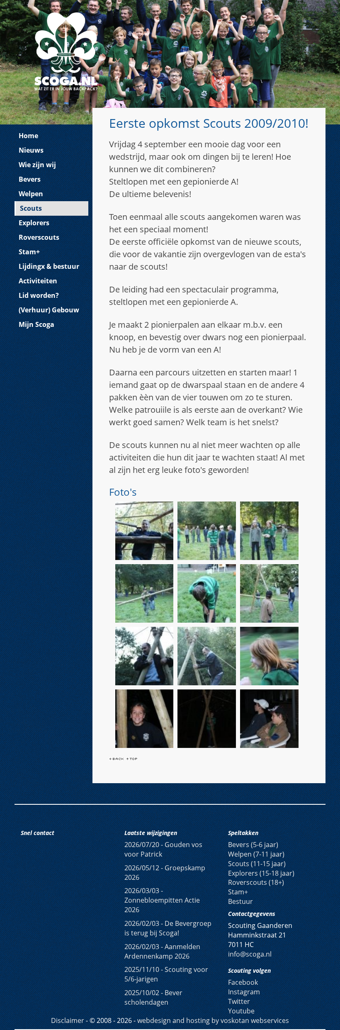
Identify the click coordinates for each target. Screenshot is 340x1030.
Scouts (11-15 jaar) (257, 863)
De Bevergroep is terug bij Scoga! (167, 928)
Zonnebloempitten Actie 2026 (162, 900)
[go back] (116, 758)
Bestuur (240, 901)
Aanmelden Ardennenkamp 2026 (162, 951)
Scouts (31, 208)
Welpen (31, 193)
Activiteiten (38, 280)
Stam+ (29, 251)
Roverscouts (39, 237)
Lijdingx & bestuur (49, 266)
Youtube (241, 1010)
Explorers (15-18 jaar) (261, 873)
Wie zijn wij (37, 164)
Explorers (34, 222)
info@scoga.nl (250, 954)
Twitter (239, 1001)
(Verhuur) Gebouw (49, 309)
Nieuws (31, 150)
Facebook (243, 982)
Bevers (30, 179)
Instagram (244, 991)
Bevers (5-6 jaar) (253, 844)
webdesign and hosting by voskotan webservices (213, 1020)
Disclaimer (67, 1020)
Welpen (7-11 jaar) (256, 854)
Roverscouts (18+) (256, 882)
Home (28, 135)
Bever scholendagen (153, 997)
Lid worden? (39, 295)
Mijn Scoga (36, 324)
